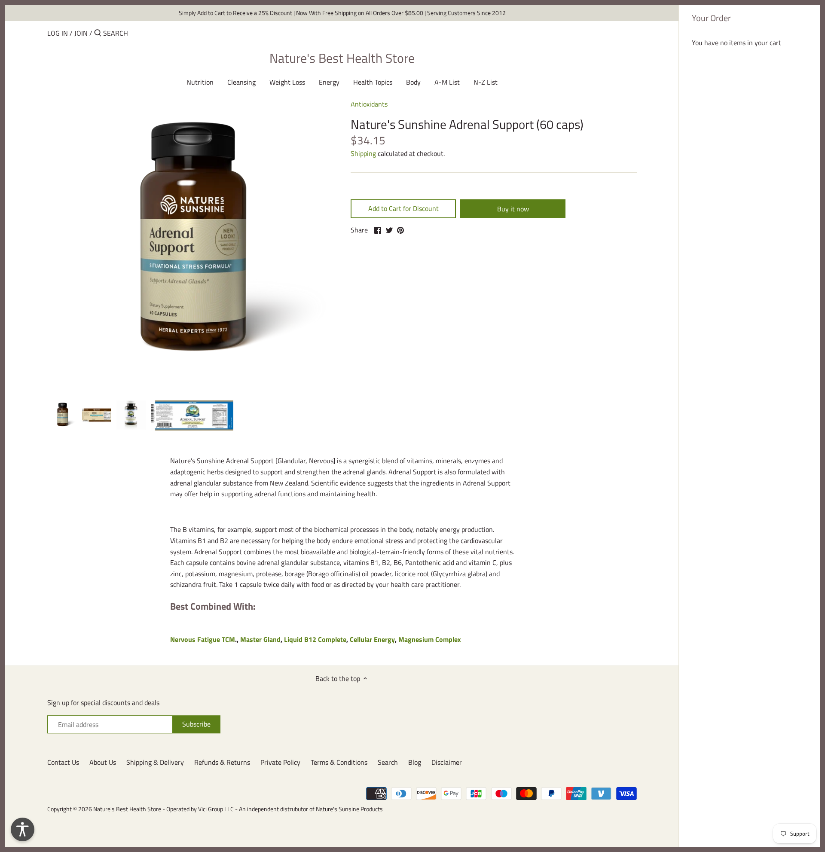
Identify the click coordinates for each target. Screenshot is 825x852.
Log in (57, 33)
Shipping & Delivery (155, 762)
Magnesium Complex (429, 639)
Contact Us (63, 762)
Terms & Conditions (339, 762)
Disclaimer (446, 762)
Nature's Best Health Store (342, 58)
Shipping (363, 153)
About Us (102, 762)
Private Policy (280, 762)
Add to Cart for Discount (403, 208)
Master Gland (260, 639)
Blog (414, 762)
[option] (62, 415)
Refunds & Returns (222, 762)
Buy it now (513, 209)
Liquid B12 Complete (315, 639)
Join (81, 33)
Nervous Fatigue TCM (202, 639)
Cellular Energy (372, 639)
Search (388, 762)
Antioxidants (369, 104)
